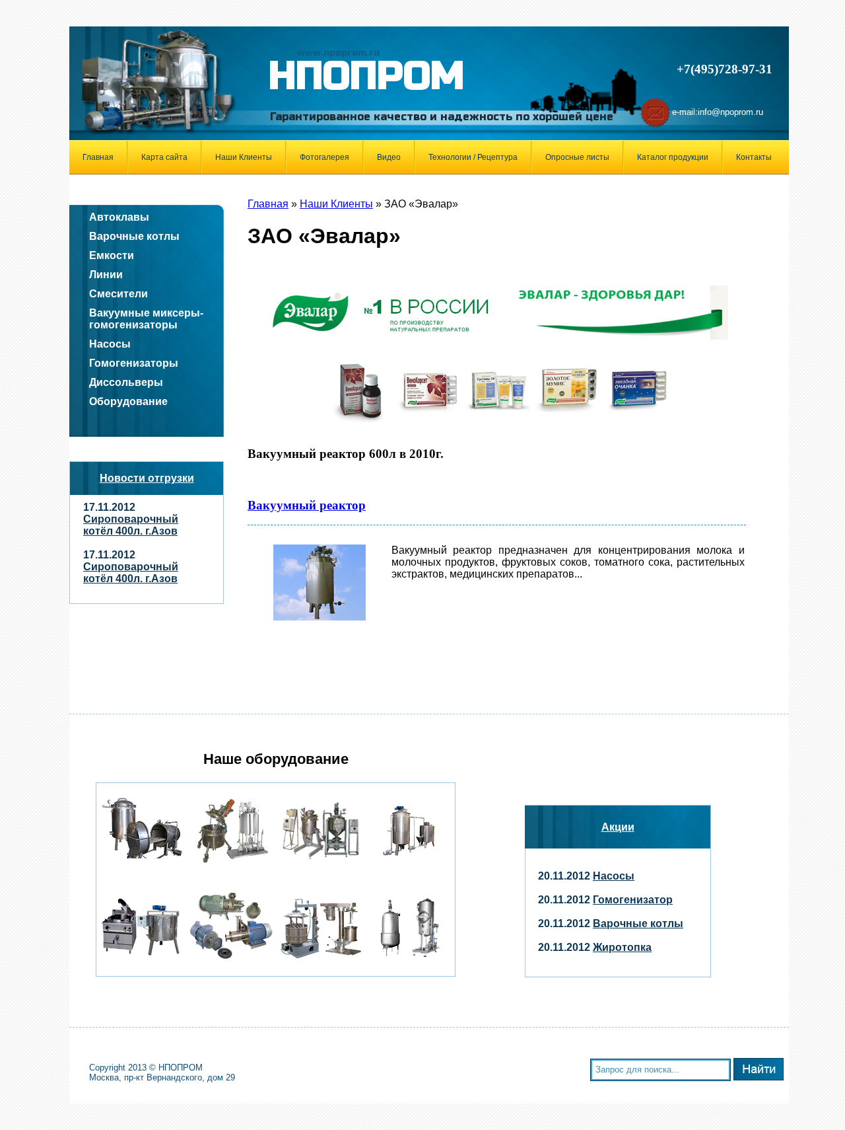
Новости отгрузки (147, 478)
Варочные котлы (638, 923)
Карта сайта (164, 157)
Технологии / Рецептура (473, 157)
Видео (389, 157)
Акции (617, 827)
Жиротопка (622, 947)
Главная (98, 157)
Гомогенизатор (633, 899)
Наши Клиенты (243, 157)
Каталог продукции (672, 157)
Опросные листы (577, 157)
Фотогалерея (324, 157)
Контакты (754, 157)
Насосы (613, 876)
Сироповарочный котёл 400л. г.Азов (130, 525)
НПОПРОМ (366, 76)
